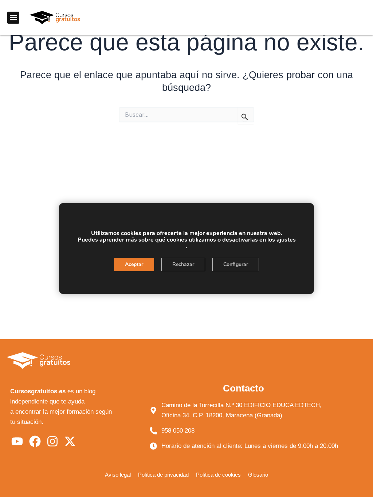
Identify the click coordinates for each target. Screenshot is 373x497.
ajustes (286, 239)
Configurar (235, 264)
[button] (13, 18)
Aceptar (134, 264)
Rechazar (183, 264)
